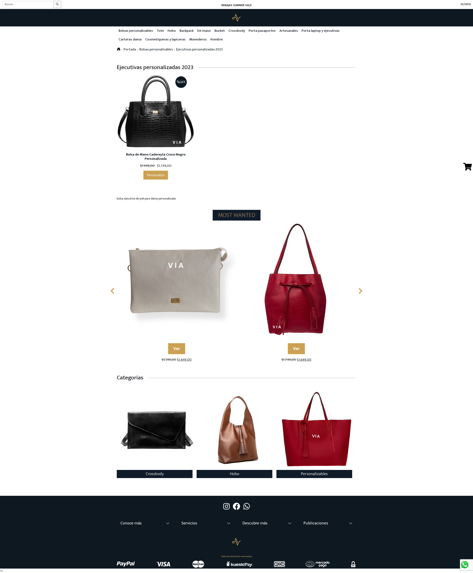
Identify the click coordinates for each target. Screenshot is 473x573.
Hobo (234, 473)
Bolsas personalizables (156, 49)
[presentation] (112, 291)
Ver (176, 348)
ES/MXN (466, 4)
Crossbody (155, 473)
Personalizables (314, 473)
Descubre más (255, 523)
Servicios (189, 523)
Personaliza (155, 175)
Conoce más (131, 523)
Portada (129, 49)
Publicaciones (315, 523)
